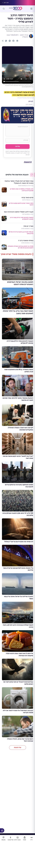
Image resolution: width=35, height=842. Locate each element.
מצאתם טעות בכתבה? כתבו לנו (26, 97)
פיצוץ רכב (29, 104)
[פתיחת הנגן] (2, 830)
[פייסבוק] (13, 41)
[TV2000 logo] (17, 9)
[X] (10, 41)
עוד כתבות (17, 747)
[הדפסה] (17, 41)
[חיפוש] (4, 9)
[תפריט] (31, 8)
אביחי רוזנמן (24, 35)
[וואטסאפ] (6, 41)
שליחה (17, 146)
